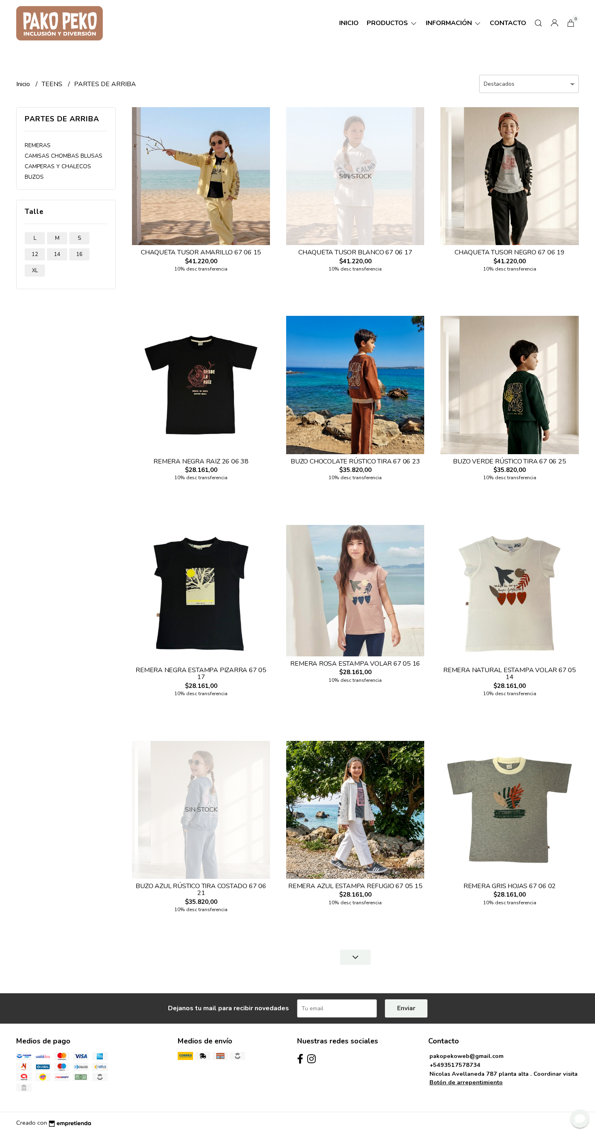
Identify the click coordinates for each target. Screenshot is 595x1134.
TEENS (53, 84)
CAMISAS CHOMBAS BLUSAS (63, 156)
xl (35, 270)
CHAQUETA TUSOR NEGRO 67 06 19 (510, 252)
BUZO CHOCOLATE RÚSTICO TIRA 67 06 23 (355, 461)
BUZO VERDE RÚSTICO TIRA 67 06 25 (509, 461)
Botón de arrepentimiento (466, 1082)
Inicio (349, 23)
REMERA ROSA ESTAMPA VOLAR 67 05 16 (355, 663)
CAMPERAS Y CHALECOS (58, 166)
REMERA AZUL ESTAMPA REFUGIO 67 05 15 (355, 886)
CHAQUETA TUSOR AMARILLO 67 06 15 (201, 252)
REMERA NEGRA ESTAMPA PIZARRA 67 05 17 (201, 674)
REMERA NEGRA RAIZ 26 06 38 (201, 461)
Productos (388, 23)
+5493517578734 (454, 1065)
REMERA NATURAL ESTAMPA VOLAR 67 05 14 (509, 674)
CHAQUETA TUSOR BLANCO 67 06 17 (355, 252)
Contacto (508, 23)
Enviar (406, 1008)
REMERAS (38, 145)
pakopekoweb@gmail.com (466, 1056)
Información (450, 23)
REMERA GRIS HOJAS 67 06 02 (509, 886)
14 (57, 254)
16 (79, 254)
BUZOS (34, 177)
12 (35, 254)
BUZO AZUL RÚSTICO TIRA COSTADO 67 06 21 (201, 890)
